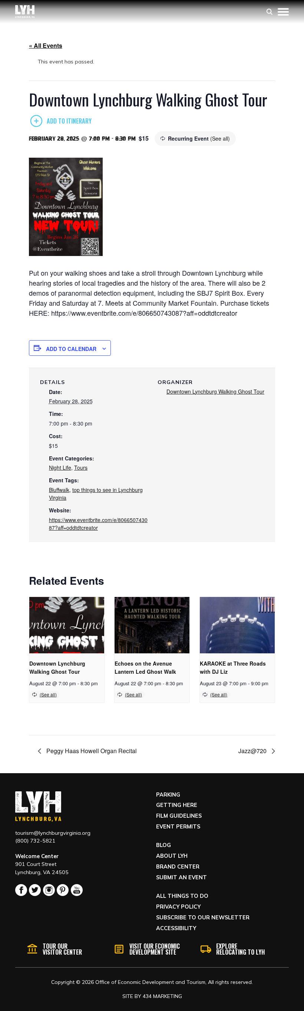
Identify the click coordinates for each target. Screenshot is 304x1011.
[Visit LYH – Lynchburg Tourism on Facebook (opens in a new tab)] (21, 890)
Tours (80, 467)
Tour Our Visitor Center (62, 949)
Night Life (60, 467)
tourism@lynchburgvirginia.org (52, 833)
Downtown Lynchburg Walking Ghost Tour (215, 391)
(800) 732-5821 (35, 840)
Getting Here (176, 805)
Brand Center (177, 866)
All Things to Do (182, 896)
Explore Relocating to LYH (240, 949)
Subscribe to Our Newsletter (203, 917)
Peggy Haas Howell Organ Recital (91, 750)
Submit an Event (181, 877)
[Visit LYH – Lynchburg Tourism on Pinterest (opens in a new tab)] (63, 890)
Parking (168, 794)
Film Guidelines (179, 816)
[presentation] (66, 625)
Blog (163, 845)
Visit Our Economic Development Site (154, 949)
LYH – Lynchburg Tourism (24, 11)
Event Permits (178, 826)
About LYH (172, 856)
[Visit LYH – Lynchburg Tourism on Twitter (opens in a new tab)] (35, 890)
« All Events (45, 45)
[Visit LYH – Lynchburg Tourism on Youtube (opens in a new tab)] (77, 890)
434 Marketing (162, 996)
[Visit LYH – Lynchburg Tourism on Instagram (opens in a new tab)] (49, 890)
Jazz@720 (253, 750)
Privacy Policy (178, 906)
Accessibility (176, 928)
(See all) (220, 138)
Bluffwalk (59, 489)
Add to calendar (71, 348)
